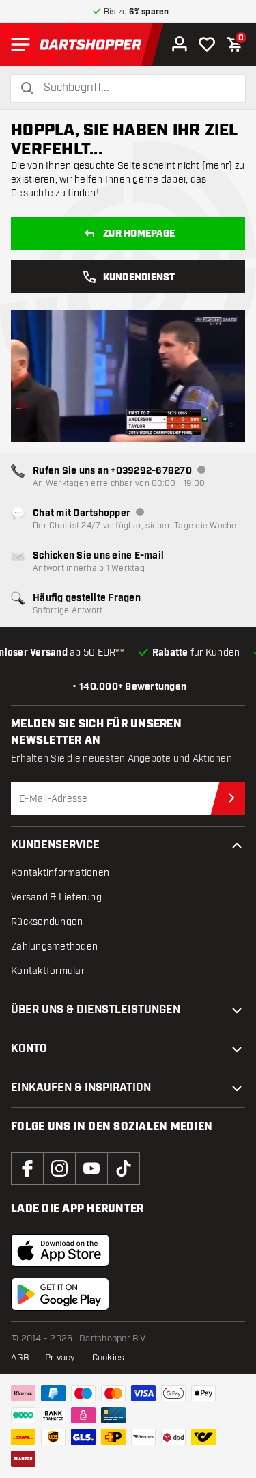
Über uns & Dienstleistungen (95, 1010)
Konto (29, 1049)
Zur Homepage (139, 234)
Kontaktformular (48, 971)
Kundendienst (139, 277)
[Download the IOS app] (60, 1250)
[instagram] (59, 1168)
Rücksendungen (47, 922)
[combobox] (136, 88)
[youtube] (91, 1168)
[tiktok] (123, 1168)
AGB (20, 1357)
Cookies (108, 1357)
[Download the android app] (60, 1294)
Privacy (60, 1357)
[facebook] (27, 1168)
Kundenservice (55, 845)
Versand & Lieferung (56, 897)
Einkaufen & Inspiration (81, 1088)
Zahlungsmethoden (54, 946)
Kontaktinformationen (60, 872)
